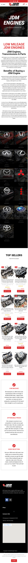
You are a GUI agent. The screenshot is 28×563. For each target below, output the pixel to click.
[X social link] (12, 1)
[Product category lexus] (21, 158)
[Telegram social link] (17, 1)
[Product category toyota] (7, 233)
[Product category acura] (7, 140)
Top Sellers (23, 284)
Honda (2, 283)
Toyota (17, 283)
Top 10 (20, 284)
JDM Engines (9, 284)
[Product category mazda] (7, 177)
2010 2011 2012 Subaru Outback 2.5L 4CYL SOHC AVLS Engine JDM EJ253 (20, 309)
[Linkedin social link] (16, 1)
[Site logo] (14, 4)
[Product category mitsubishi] (21, 177)
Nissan (18, 368)
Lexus (15, 341)
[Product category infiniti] (7, 158)
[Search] (26, 4)
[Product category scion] (7, 215)
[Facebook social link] (10, 1)
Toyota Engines (21, 283)
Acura (5, 341)
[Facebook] (6, 499)
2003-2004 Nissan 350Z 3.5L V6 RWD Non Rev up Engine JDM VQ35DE (20, 366)
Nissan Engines (22, 368)
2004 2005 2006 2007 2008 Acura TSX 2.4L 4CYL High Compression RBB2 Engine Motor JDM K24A (7, 338)
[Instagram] (10, 499)
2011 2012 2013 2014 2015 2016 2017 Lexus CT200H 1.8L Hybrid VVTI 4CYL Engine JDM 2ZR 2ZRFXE (21, 338)
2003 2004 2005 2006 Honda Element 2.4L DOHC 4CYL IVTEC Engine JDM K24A (7, 309)
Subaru (16, 312)
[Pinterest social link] (14, 1)
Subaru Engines (20, 312)
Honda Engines (6, 283)
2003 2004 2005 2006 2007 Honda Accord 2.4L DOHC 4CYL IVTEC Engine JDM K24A (7, 366)
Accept (14, 560)
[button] (7, 291)
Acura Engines (8, 341)
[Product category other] (21, 196)
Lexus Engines (19, 341)
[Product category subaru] (21, 215)
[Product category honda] (21, 140)
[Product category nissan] (7, 196)
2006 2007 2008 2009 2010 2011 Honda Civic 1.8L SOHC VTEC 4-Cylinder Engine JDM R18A (7, 281)
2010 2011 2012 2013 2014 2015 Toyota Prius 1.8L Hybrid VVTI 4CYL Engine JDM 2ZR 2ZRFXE (21, 281)
